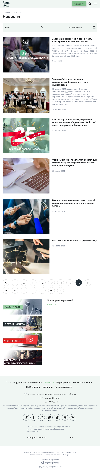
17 (88, 282)
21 (33, 290)
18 (6, 290)
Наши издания (35, 382)
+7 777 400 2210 (50, 401)
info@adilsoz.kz (52, 398)
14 (60, 282)
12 (42, 282)
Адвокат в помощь (82, 382)
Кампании (47, 387)
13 (51, 282)
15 (69, 282)
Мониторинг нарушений (60, 300)
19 (15, 290)
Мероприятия (63, 382)
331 (51, 290)
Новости (51, 304)
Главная (6, 12)
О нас (8, 382)
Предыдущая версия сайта (50, 466)
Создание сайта (36, 455)
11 (33, 282)
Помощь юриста (63, 387)
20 (24, 290)
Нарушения (19, 382)
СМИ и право (33, 387)
